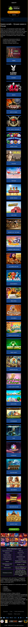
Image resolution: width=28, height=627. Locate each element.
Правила (10, 613)
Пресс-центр (17, 613)
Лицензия (5, 611)
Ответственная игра (19, 611)
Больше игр (14, 529)
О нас (11, 611)
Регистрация (14, 12)
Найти (12, 19)
